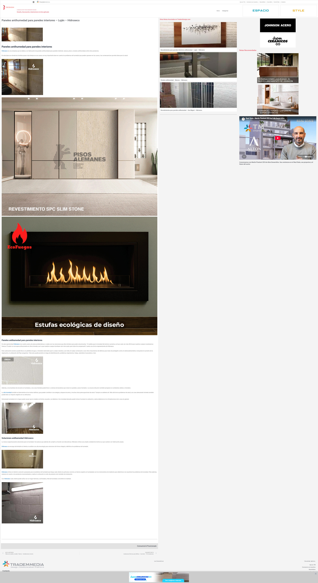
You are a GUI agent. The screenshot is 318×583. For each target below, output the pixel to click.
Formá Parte (276, 2)
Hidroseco (5, 51)
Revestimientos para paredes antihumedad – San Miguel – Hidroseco (181, 110)
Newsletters (262, 2)
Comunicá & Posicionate (146, 546)
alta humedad (7, 392)
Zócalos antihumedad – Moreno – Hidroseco (174, 80)
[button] (33, 2)
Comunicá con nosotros (252, 2)
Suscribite (269, 2)
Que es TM (242, 2)
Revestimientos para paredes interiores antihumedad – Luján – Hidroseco (183, 50)
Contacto (283, 2)
